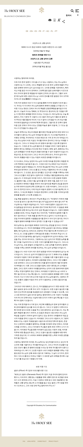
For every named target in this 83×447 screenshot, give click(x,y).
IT (44, 31)
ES (36, 31)
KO (48, 31)
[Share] (70, 22)
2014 (28, 16)
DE (27, 31)
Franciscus (10, 16)
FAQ (24, 441)
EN (31, 31)
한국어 (71, 16)
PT (56, 31)
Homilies (21, 16)
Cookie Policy (42, 441)
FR (40, 31)
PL (52, 31)
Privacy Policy (53, 441)
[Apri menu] (77, 11)
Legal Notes (31, 441)
